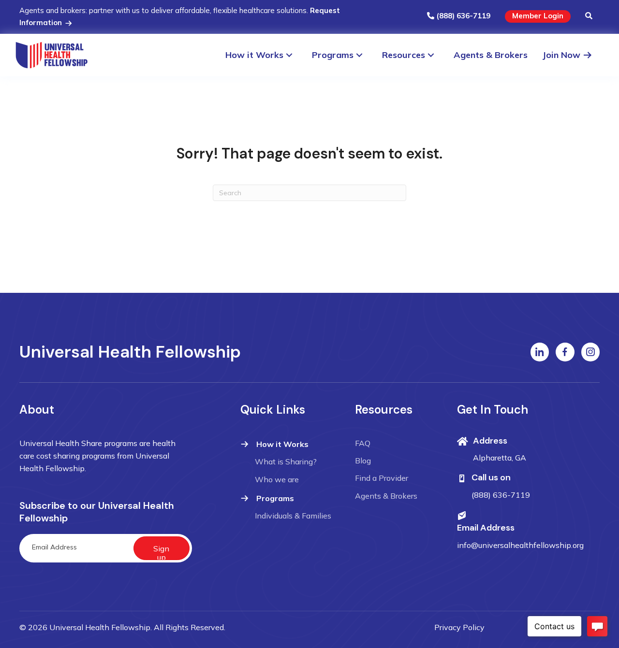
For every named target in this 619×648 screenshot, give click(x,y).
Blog (363, 460)
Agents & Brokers (386, 496)
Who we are (277, 479)
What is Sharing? (286, 461)
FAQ (362, 443)
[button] (589, 16)
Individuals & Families (293, 515)
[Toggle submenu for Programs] (364, 55)
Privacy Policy (459, 627)
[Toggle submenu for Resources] (435, 55)
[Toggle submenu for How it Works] (294, 55)
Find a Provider (381, 478)
